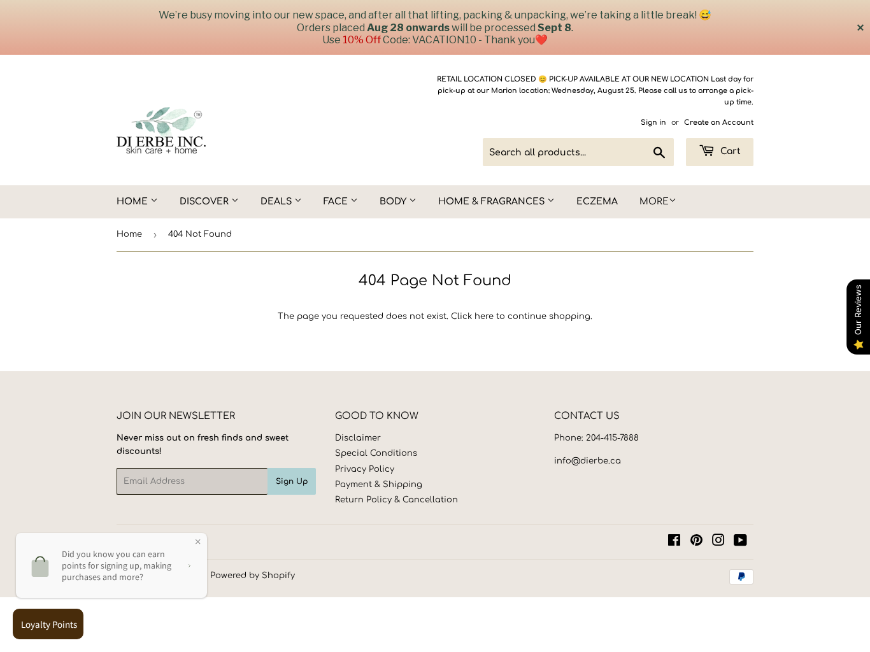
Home (129, 234)
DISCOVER (205, 201)
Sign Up (292, 481)
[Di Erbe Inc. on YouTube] (740, 542)
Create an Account (718, 122)
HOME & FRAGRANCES (492, 201)
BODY (394, 201)
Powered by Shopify (252, 575)
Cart (729, 151)
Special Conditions (376, 453)
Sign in (653, 122)
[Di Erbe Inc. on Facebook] (674, 542)
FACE (337, 201)
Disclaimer (358, 438)
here (484, 316)
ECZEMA (597, 201)
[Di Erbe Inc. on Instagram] (718, 542)
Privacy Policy (364, 469)
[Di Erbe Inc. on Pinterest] (696, 542)
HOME (133, 201)
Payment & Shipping (378, 484)
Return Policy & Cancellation (396, 499)
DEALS (277, 201)
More (654, 201)
